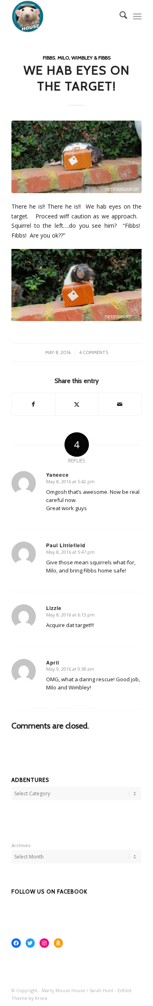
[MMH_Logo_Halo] (63, 16)
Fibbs (49, 58)
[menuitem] (119, 16)
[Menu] (137, 16)
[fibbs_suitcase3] (76, 157)
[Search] (119, 16)
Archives (21, 845)
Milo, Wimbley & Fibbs (84, 58)
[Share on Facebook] (33, 404)
